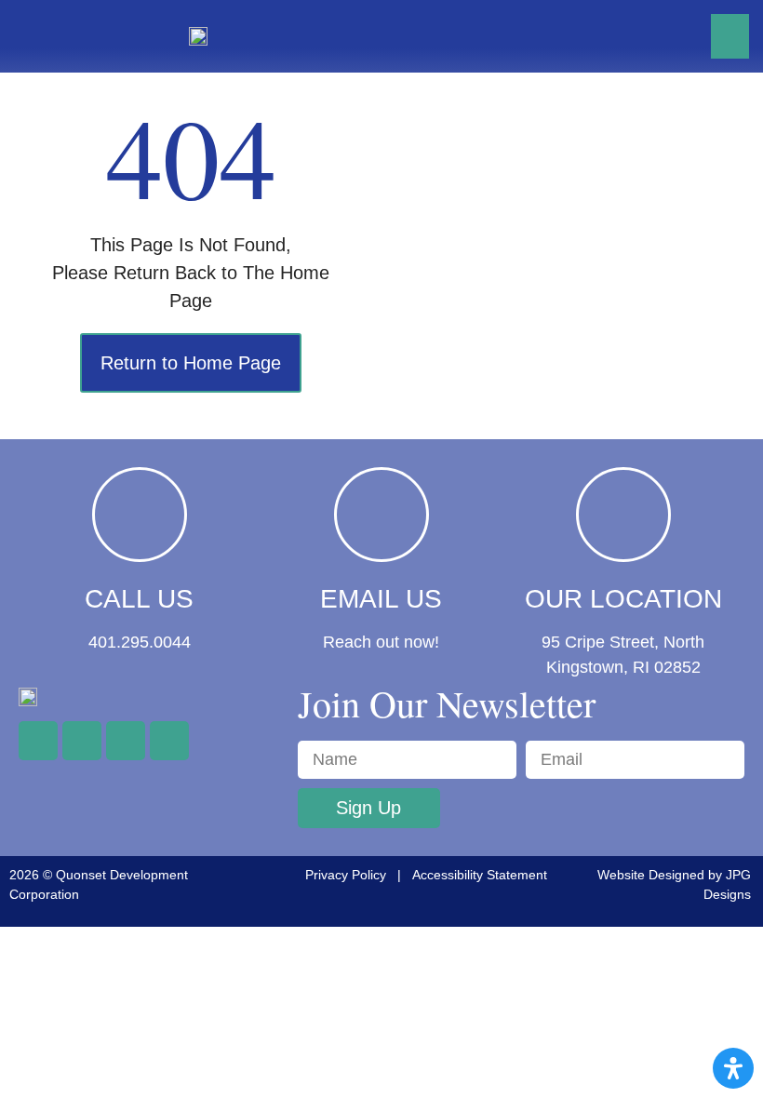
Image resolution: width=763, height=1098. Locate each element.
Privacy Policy (345, 874)
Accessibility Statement (479, 874)
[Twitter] (81, 740)
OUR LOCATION (623, 598)
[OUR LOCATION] (623, 514)
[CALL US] (139, 514)
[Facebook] (38, 740)
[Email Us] (381, 514)
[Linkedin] (169, 740)
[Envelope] (125, 740)
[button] (730, 36)
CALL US (139, 598)
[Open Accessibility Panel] (733, 1068)
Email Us (381, 598)
